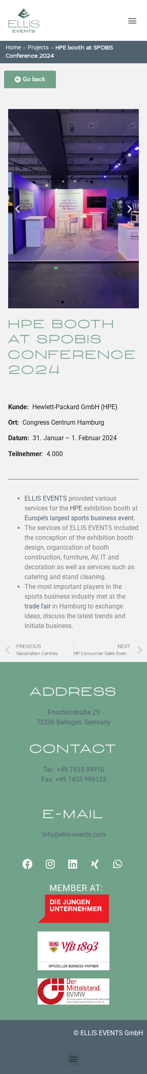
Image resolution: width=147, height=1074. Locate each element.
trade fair (37, 606)
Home (13, 47)
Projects (38, 47)
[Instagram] (50, 864)
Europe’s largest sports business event (79, 518)
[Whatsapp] (117, 864)
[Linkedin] (72, 864)
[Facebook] (28, 864)
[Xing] (95, 864)
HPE (76, 508)
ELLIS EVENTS (45, 498)
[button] (132, 20)
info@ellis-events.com (73, 834)
